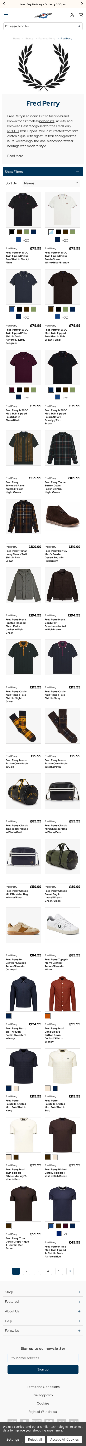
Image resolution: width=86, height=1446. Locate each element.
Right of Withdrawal (43, 1411)
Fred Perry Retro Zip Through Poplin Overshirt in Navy (16, 1033)
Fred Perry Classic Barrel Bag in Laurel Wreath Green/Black (56, 896)
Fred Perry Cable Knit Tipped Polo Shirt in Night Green (16, 696)
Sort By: (12, 183)
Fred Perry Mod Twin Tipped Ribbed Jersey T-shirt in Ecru (16, 1174)
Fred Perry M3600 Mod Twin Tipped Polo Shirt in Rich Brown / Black (56, 334)
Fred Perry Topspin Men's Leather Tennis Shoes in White (56, 964)
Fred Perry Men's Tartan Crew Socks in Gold (17, 764)
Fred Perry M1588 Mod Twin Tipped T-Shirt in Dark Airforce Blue (55, 1251)
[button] (43, 171)
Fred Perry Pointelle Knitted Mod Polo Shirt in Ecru (55, 1105)
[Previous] (4, 4)
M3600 (13, 131)
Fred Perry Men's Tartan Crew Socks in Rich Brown (56, 764)
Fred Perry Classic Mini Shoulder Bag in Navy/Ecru (17, 894)
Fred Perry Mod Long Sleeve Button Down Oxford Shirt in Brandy (54, 1035)
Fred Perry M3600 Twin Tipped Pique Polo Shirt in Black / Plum (17, 257)
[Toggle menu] (5, 16)
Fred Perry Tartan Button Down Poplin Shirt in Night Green (55, 487)
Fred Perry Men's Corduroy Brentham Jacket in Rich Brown (55, 624)
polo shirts (46, 121)
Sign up (43, 1369)
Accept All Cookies (64, 1439)
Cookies (43, 1403)
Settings (12, 1439)
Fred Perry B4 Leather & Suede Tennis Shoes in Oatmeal (16, 964)
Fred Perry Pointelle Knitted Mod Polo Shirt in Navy (16, 1105)
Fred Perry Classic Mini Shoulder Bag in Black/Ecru (56, 829)
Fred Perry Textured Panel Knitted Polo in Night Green (15, 487)
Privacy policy (43, 1395)
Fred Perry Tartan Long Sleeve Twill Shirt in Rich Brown (16, 556)
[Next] (82, 4)
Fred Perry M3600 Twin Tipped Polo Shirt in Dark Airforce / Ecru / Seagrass (17, 336)
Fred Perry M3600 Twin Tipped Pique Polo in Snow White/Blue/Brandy (56, 257)
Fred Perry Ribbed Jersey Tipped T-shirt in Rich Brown (56, 1173)
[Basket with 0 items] (81, 15)
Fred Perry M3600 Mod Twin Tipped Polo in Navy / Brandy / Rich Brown (56, 417)
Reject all (35, 1439)
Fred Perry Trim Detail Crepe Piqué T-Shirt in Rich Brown (17, 1243)
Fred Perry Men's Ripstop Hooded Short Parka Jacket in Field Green (16, 626)
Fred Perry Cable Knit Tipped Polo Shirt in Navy (55, 695)
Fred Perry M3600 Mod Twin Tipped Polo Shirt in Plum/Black (17, 415)
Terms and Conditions (43, 1387)
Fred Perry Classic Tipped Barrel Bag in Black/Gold (17, 829)
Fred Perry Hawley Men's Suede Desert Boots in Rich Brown (56, 556)
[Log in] (72, 15)
